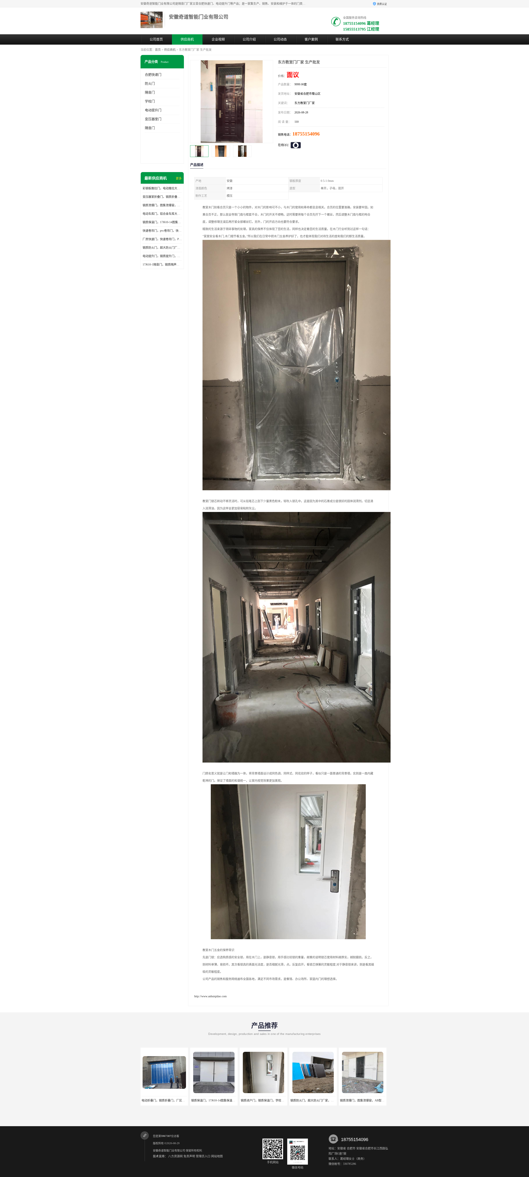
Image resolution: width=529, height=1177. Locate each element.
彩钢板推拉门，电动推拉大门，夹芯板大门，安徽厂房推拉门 (162, 188)
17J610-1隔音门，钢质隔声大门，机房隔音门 (162, 264)
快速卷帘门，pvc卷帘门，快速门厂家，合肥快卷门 (162, 230)
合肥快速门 (153, 74)
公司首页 (156, 39)
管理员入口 (203, 1156)
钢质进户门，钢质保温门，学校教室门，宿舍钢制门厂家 (178, 1100)
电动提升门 (153, 110)
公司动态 (280, 39)
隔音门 (150, 92)
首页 (158, 49)
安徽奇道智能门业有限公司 (169, 1150)
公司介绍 (249, 39)
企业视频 (218, 39)
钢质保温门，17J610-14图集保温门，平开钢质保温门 (162, 222)
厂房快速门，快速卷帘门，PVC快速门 (162, 239)
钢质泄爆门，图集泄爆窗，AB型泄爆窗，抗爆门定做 (162, 205)
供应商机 (187, 39)
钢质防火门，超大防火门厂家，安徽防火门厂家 (162, 247)
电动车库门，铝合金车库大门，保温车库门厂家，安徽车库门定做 (162, 213)
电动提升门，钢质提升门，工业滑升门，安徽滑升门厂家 (162, 256)
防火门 (150, 83)
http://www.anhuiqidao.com (210, 996)
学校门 (150, 101)
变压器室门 (153, 119)
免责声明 (189, 1156)
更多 (179, 178)
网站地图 (217, 1156)
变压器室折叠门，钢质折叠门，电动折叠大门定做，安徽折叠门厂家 (162, 196)
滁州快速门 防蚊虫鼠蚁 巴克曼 (313, 1100)
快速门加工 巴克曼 (363, 1100)
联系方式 (342, 39)
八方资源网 (175, 1156)
